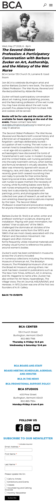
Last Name (11, 464)
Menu (51, 5)
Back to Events (12, 295)
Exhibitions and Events (18, 482)
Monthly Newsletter (16, 493)
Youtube (36, 427)
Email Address (12, 447)
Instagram (28, 427)
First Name (11, 454)
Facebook (19, 427)
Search (44, 5)
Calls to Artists (14, 479)
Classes (10, 485)
